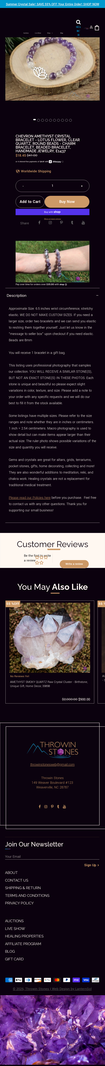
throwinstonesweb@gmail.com (52, 764)
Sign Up (90, 865)
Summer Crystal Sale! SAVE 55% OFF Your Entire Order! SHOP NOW (52, 4)
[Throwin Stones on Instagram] (50, 223)
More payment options (52, 218)
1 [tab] (34, 120)
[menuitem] (26, 33)
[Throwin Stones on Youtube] (83, 223)
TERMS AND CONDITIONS (27, 895)
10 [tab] (70, 120)
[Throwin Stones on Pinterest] (61, 223)
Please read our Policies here (30, 497)
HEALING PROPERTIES (24, 936)
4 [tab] (46, 120)
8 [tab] (62, 120)
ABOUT (11, 872)
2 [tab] (38, 120)
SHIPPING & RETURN (23, 888)
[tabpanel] (52, 65)
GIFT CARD (14, 959)
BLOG (10, 951)
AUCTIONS (14, 921)
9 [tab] (66, 120)
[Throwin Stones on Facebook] (39, 223)
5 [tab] (50, 120)
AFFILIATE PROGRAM (23, 944)
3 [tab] (42, 120)
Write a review (74, 564)
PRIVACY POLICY (19, 903)
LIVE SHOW (15, 928)
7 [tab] (58, 120)
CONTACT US (16, 880)
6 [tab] (54, 120)
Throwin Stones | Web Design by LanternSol (58, 989)
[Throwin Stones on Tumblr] (72, 223)
